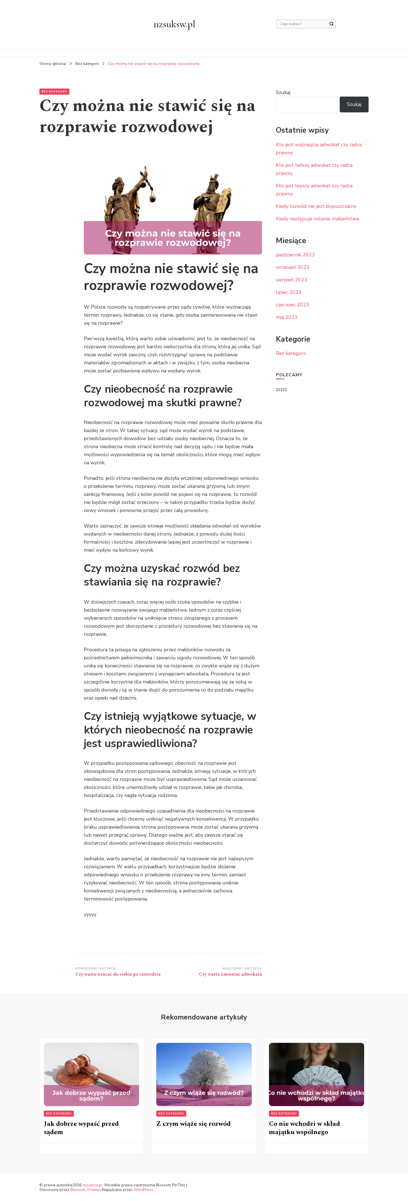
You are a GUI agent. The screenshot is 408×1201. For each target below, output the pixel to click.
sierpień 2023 (291, 279)
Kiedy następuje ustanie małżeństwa (317, 218)
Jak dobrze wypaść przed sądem (81, 1128)
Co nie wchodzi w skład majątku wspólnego (304, 1128)
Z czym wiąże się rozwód (193, 1124)
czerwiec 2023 (292, 304)
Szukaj (283, 92)
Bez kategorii (54, 92)
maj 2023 (287, 317)
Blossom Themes (85, 1189)
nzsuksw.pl (174, 24)
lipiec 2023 (288, 292)
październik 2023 (295, 254)
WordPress (143, 1189)
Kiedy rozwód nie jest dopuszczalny (316, 206)
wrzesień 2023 (292, 267)
